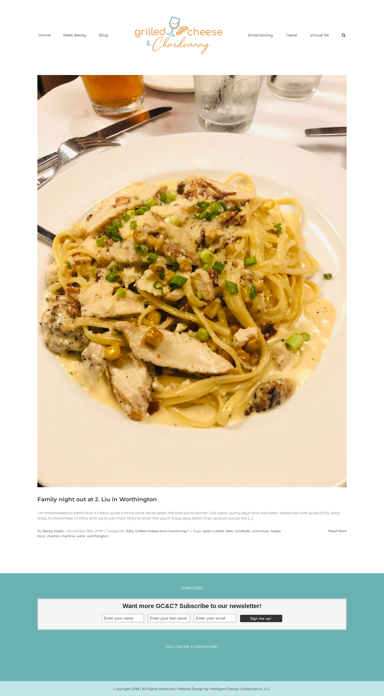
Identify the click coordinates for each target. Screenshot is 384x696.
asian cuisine (213, 531)
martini (53, 536)
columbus (260, 531)
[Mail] (207, 662)
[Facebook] (176, 662)
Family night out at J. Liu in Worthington (97, 499)
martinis (68, 536)
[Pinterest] (197, 662)
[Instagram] (187, 662)
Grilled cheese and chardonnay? (162, 531)
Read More (337, 531)
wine (81, 536)
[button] (320, 35)
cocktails (242, 531)
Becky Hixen (53, 531)
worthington (98, 536)
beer (229, 531)
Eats (130, 531)
